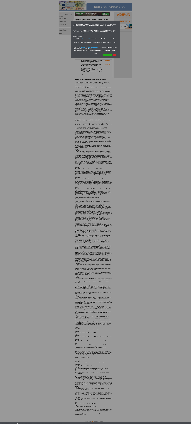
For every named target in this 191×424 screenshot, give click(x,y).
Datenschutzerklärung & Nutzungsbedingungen (90, 47)
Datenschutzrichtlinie (86, 38)
